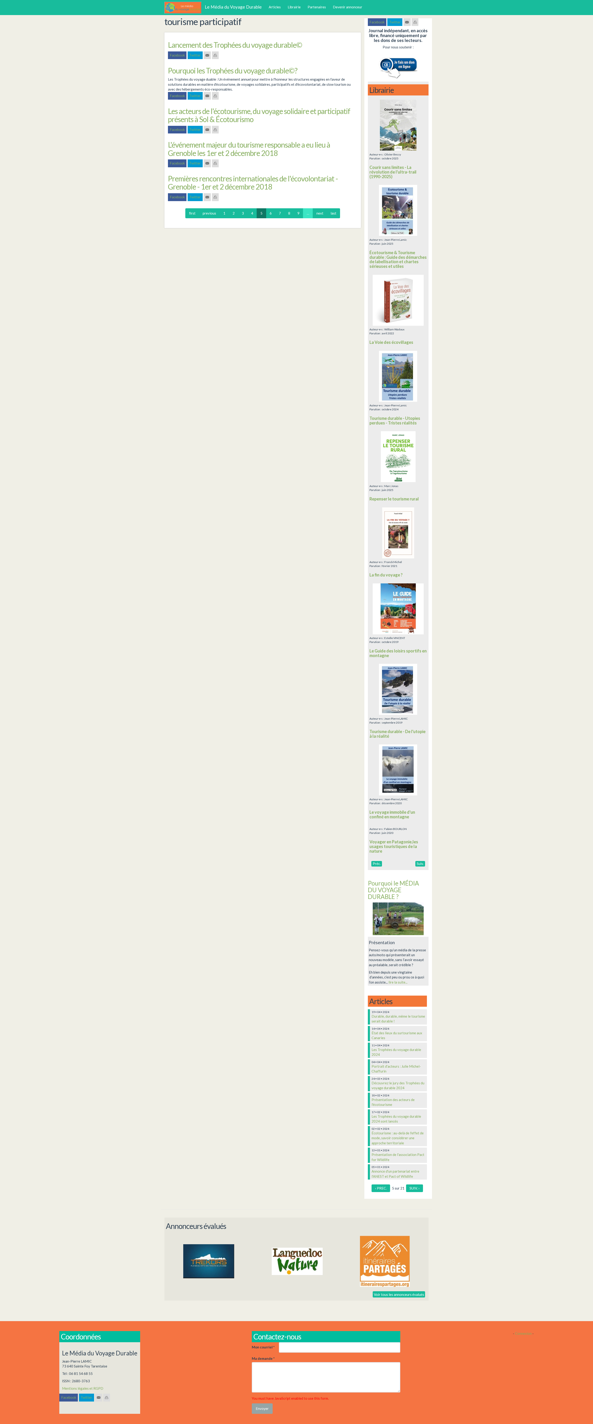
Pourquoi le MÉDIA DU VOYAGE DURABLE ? (393, 890)
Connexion (523, 1333)
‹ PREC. (381, 1188)
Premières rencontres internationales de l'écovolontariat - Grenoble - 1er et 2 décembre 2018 (253, 182)
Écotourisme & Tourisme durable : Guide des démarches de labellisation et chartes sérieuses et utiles (398, 259)
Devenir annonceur (347, 7)
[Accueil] (184, 7)
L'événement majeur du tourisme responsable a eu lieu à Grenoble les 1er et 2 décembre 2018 (249, 148)
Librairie (294, 7)
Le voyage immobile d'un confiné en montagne (392, 814)
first (192, 213)
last (333, 213)
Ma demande (263, 1358)
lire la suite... (397, 982)
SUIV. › (415, 1188)
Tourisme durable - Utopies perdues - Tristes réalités (394, 420)
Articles (275, 7)
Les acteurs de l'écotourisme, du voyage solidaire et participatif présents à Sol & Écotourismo (259, 115)
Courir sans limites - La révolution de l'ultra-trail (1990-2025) (392, 172)
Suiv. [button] (420, 863)
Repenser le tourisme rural (394, 498)
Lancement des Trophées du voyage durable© (235, 44)
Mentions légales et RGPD (82, 1388)
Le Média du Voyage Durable (233, 6)
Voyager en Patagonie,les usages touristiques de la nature (393, 846)
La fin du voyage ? (386, 574)
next (319, 213)
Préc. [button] (377, 863)
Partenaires (317, 7)
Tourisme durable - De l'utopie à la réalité (397, 734)
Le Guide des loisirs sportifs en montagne (398, 653)
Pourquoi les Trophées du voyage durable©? (232, 70)
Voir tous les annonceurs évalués (399, 1294)
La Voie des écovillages (391, 342)
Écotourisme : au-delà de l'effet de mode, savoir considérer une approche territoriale (398, 1138)
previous (209, 213)
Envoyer (262, 1408)
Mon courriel (263, 1347)
